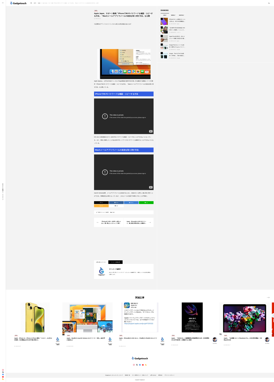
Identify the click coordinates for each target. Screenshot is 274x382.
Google (178, 49)
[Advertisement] (124, 36)
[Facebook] (3, 374)
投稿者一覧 (127, 375)
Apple (113, 212)
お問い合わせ (153, 375)
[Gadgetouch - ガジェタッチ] (18, 3)
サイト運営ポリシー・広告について (140, 375)
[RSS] (3, 379)
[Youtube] (3, 377)
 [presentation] (268, 297)
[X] (3, 372)
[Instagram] (3, 370)
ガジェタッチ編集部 (105, 212)
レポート (179, 32)
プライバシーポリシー (169, 375)
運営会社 (160, 375)
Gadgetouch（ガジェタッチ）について (114, 375)
